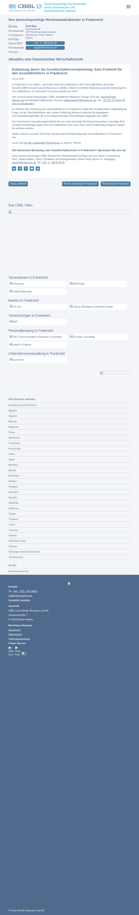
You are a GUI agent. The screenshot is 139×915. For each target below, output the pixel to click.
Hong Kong (14, 448)
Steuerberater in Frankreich (28, 277)
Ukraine (12, 535)
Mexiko (12, 470)
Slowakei (13, 492)
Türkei (11, 524)
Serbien (12, 481)
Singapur (13, 486)
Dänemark (14, 437)
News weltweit (18, 183)
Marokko (13, 464)
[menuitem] (128, 6)
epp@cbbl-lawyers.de (45, 47)
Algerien (12, 416)
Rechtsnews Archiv (18, 571)
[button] (14, 168)
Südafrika (13, 502)
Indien (11, 454)
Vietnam (12, 546)
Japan (11, 459)
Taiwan (12, 513)
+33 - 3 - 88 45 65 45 (45, 43)
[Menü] (128, 6)
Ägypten (12, 410)
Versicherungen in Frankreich (29, 315)
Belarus (12, 421)
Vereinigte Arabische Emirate (23, 551)
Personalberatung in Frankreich (31, 330)
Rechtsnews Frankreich (115, 183)
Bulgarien (13, 426)
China (11, 432)
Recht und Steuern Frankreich (80, 183)
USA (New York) (17, 540)
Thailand (13, 519)
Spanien (12, 497)
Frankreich (14, 443)
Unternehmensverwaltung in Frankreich (36, 353)
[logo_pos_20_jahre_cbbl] (25, 7)
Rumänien (13, 475)
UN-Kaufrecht (15, 557)
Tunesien (13, 530)
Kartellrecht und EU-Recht (22, 405)
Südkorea (13, 508)
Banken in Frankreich (23, 300)
